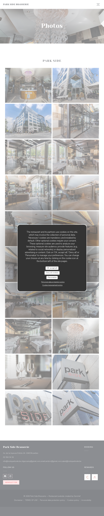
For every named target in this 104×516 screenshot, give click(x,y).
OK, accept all (52, 268)
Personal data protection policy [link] (53, 282)
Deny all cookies (52, 273)
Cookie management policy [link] (52, 285)
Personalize (52, 277)
